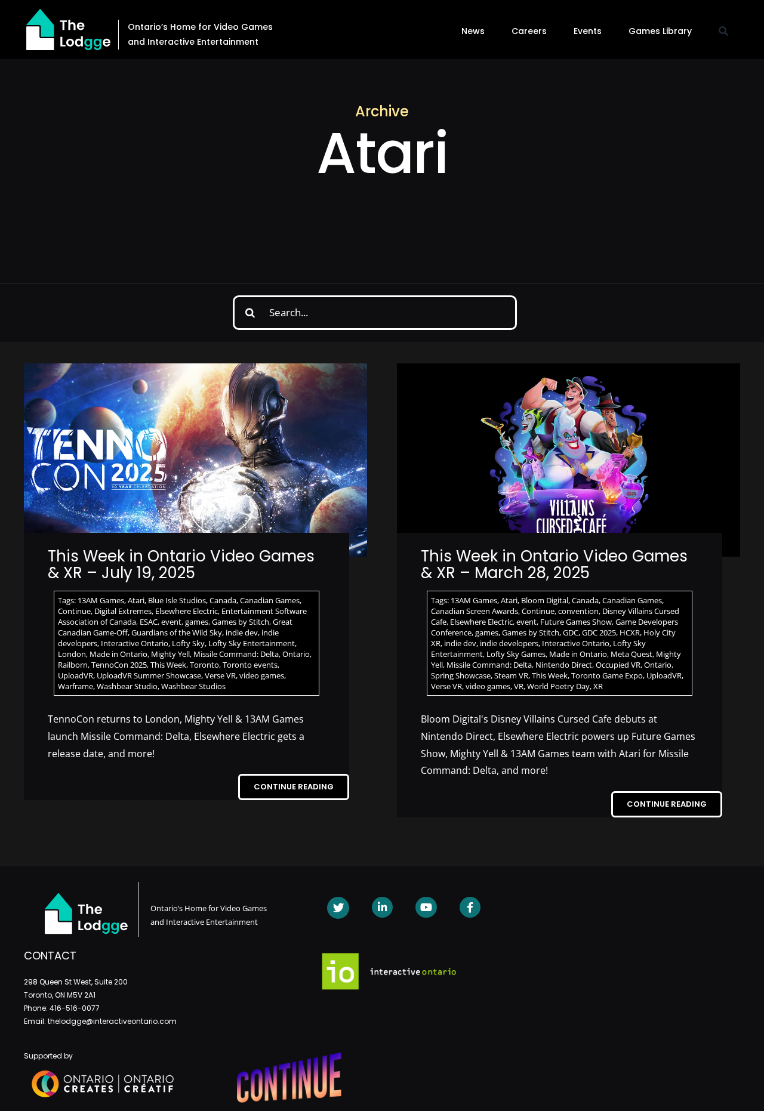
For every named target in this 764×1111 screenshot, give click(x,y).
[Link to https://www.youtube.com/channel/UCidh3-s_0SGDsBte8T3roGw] (425, 907)
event (171, 621)
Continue (74, 611)
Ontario (296, 654)
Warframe (75, 686)
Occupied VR (618, 664)
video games (261, 675)
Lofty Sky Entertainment (251, 643)
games (196, 621)
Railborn (73, 664)
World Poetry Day (558, 686)
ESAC (149, 621)
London (72, 654)
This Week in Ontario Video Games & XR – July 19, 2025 (181, 564)
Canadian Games (270, 600)
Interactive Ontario (134, 643)
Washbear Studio (127, 686)
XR (598, 686)
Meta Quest (631, 654)
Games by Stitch (240, 621)
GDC (570, 632)
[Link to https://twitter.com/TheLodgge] (338, 908)
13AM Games (101, 600)
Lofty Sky (188, 643)
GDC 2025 (599, 632)
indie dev (242, 632)
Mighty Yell (170, 654)
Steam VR (511, 675)
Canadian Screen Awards (474, 611)
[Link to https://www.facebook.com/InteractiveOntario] (470, 907)
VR (518, 686)
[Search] (723, 31)
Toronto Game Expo (607, 675)
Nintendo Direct (563, 664)
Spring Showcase (461, 675)
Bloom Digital (544, 600)
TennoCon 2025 (119, 664)
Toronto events (250, 664)
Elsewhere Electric (186, 611)
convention (578, 611)
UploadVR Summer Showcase (149, 675)
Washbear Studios (193, 686)
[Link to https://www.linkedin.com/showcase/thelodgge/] (382, 907)
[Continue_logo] (289, 1057)
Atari (136, 600)
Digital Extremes (123, 611)
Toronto (204, 664)
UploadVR (75, 675)
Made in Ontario (118, 654)
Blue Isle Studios (177, 600)
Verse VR (220, 675)
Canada (223, 600)
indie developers (509, 643)
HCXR (630, 632)
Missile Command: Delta (236, 654)
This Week (168, 664)
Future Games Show (576, 621)
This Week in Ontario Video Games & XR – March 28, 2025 (554, 564)
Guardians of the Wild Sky (176, 632)
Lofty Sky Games (516, 654)
